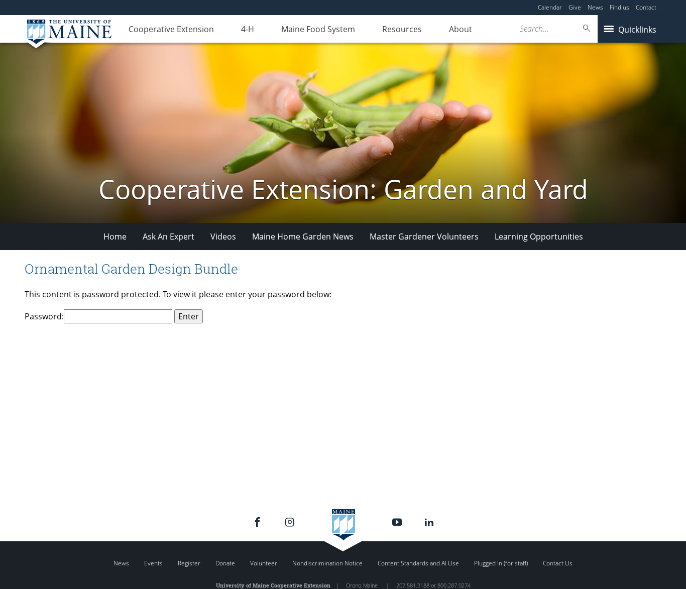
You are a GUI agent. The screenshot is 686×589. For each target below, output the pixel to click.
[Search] (587, 28)
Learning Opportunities (539, 236)
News (595, 7)
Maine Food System (318, 29)
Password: (44, 316)
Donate (225, 563)
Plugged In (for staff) (501, 563)
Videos (223, 236)
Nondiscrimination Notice (327, 563)
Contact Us (558, 563)
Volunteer (263, 563)
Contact (646, 7)
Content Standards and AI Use (418, 563)
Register (189, 563)
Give (574, 7)
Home (115, 236)
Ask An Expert (168, 236)
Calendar (550, 7)
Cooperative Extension (171, 29)
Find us (619, 7)
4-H (247, 29)
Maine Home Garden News (303, 236)
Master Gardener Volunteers (424, 236)
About (460, 29)
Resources (402, 29)
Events (153, 563)
